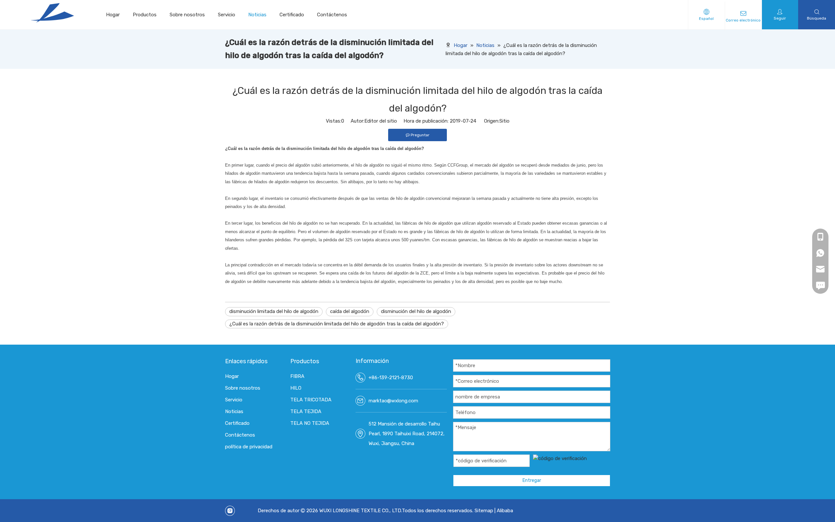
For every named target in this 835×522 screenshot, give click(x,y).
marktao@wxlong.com (393, 401)
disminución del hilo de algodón (416, 311)
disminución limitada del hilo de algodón (273, 311)
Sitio (504, 121)
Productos (145, 15)
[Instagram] (230, 511)
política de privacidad (248, 447)
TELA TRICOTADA (310, 400)
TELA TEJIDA (305, 411)
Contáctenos (332, 15)
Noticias (257, 15)
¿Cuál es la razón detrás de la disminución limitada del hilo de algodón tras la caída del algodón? (336, 324)
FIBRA (297, 376)
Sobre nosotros (187, 15)
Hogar (113, 15)
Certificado (292, 15)
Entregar (532, 480)
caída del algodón (349, 311)
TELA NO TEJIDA (309, 423)
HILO (295, 388)
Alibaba (505, 511)
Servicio (226, 15)
